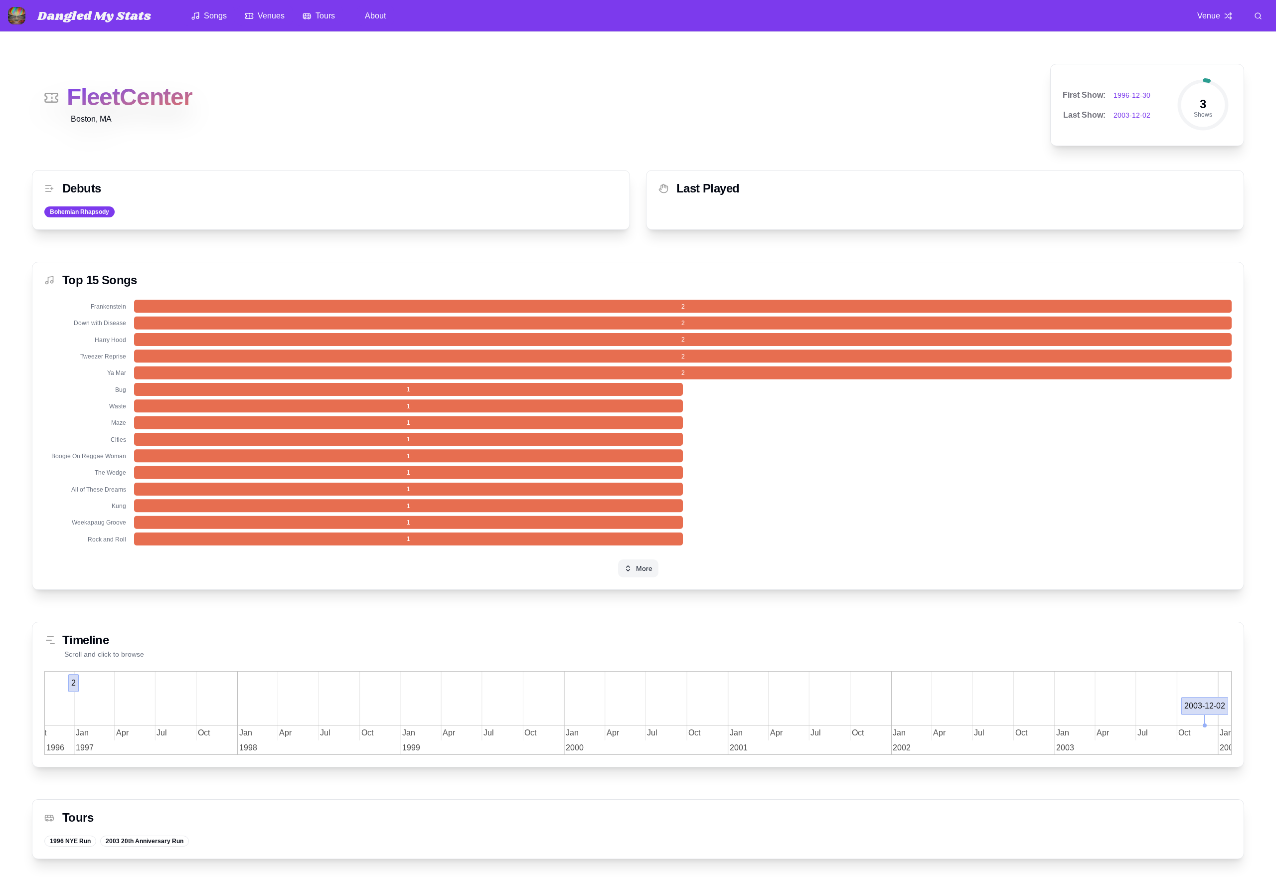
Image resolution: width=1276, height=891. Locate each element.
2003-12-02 (1132, 115)
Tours (325, 15)
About (375, 15)
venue (1208, 15)
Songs (215, 15)
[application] (638, 422)
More (644, 568)
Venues (271, 15)
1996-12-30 (1132, 95)
